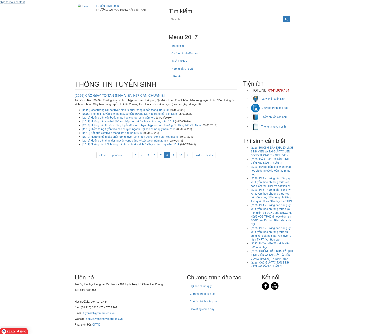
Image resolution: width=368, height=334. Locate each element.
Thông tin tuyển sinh (273, 126)
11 (188, 155)
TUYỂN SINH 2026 (107, 6)
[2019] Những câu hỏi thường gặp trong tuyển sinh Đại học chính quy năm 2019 (130, 144)
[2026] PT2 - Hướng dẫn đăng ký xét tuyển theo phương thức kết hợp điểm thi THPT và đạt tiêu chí (271, 182)
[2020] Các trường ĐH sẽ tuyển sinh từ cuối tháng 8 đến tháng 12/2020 (125, 110)
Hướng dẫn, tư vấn (183, 68)
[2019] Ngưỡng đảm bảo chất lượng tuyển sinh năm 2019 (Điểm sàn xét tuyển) (130, 136)
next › (198, 155)
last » (209, 155)
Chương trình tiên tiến (203, 294)
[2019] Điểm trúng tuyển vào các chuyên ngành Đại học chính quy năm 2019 (129, 129)
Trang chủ (178, 45)
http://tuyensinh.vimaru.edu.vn (104, 319)
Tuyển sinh (179, 61)
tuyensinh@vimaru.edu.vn (99, 313)
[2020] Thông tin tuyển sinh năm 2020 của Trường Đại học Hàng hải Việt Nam (129, 113)
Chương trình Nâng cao (204, 301)
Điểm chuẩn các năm (274, 117)
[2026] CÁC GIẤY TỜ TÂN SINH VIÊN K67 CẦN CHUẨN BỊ (120, 95)
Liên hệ (176, 76)
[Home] (83, 6)
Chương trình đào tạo (185, 53)
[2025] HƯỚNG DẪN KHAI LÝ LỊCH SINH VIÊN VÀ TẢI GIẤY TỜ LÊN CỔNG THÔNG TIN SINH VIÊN (272, 254)
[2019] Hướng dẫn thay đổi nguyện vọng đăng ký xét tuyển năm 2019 (124, 140)
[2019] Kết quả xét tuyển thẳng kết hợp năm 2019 (112, 133)
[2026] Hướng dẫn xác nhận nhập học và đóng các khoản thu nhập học (271, 170)
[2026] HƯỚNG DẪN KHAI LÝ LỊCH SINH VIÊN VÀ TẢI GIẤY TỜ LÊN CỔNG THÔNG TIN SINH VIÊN (272, 151)
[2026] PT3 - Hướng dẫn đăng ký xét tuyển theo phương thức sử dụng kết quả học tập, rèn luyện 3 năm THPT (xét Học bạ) (271, 233)
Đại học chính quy (201, 286)
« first (102, 155)
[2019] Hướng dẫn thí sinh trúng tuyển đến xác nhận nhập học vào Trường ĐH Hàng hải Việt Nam (141, 125)
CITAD (96, 324)
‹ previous (116, 155)
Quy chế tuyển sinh (272, 99)
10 (180, 155)
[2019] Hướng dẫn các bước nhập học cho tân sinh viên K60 (118, 117)
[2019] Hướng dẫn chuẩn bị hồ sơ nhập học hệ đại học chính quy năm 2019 (128, 121)
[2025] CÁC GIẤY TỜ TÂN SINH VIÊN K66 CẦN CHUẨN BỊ (270, 264)
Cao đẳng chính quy (202, 309)
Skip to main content (12, 2)
